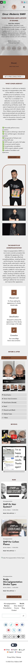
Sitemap (18, 657)
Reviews (6, 606)
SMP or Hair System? (9, 505)
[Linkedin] (19, 630)
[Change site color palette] (14, 645)
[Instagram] (6, 625)
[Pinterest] (8, 630)
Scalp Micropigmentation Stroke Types (12, 582)
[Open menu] (24, 7)
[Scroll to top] (23, 657)
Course (16, 608)
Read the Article (9, 513)
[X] (14, 630)
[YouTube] (17, 625)
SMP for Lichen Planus (11, 543)
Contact (14, 610)
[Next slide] (24, 372)
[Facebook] (22, 625)
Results (22, 603)
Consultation (7, 608)
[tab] (5, 471)
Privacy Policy (11, 657)
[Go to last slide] (4, 372)
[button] (6, 387)
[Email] (1, 2)
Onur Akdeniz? (19, 606)
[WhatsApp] (4, 2)
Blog (23, 608)
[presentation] (14, 490)
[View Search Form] (3, 7)
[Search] (23, 615)
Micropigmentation (7, 501)
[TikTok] (11, 625)
